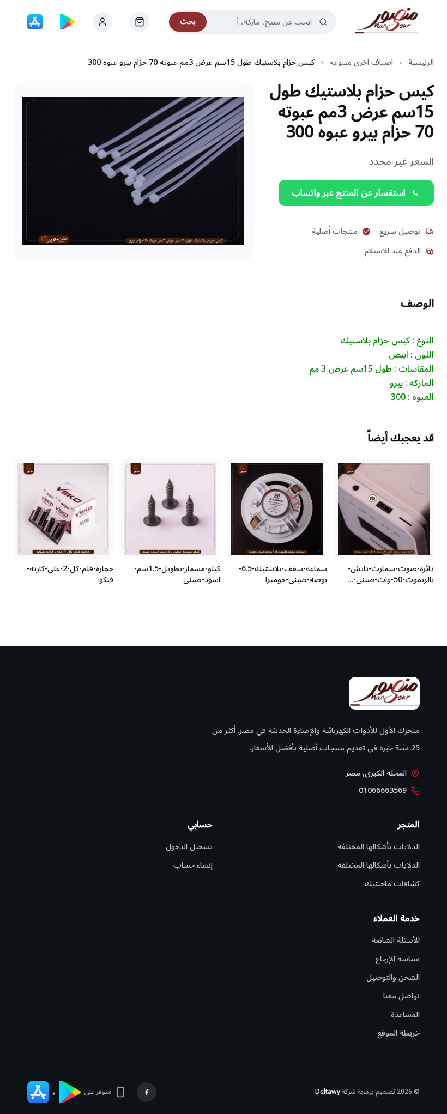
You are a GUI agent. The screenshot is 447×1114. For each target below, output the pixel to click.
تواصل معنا (401, 996)
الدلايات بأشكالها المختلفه (378, 847)
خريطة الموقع (398, 1033)
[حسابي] (139, 22)
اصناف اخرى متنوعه (361, 62)
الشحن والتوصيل (393, 977)
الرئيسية (421, 62)
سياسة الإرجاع (398, 959)
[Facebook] (146, 1092)
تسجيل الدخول (189, 847)
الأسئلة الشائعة (396, 940)
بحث (188, 21)
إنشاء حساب (193, 865)
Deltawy (327, 1092)
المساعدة (405, 1014)
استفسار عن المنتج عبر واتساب (349, 193)
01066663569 (383, 790)
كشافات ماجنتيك (392, 884)
